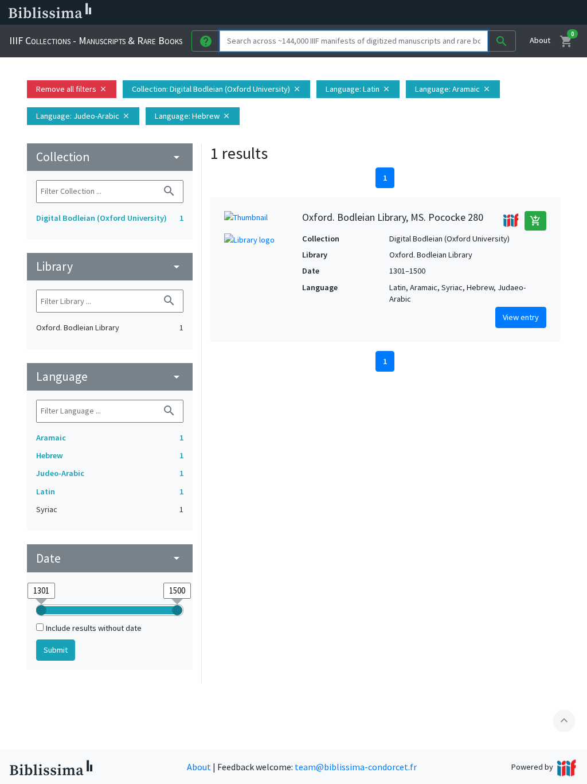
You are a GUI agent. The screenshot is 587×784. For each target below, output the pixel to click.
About (540, 40)
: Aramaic (453, 89)
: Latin (358, 89)
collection (109, 157)
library (109, 266)
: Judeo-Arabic (83, 116)
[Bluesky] (465, 12)
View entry (521, 317)
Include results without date (94, 628)
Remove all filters (71, 89)
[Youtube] (502, 12)
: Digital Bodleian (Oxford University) (216, 89)
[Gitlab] (539, 12)
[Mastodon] (484, 12)
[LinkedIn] (447, 12)
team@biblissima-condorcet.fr (356, 767)
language (109, 376)
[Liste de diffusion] (429, 12)
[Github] (520, 12)
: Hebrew (192, 116)
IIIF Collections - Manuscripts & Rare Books (95, 40)
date (109, 558)
